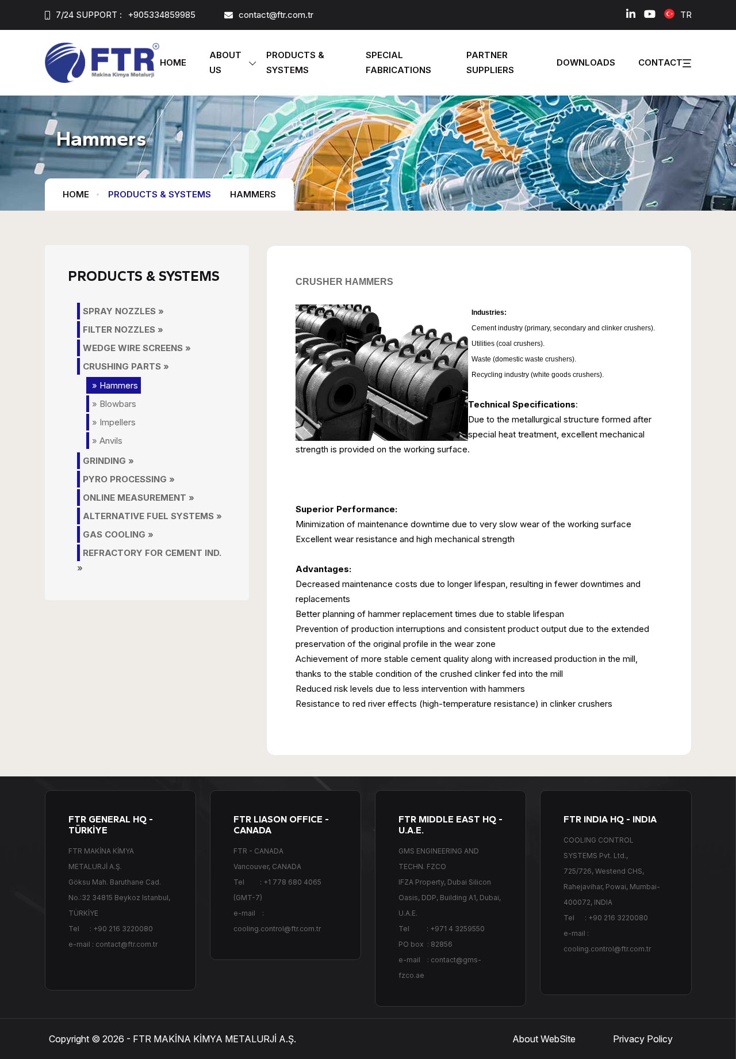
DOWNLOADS (586, 62)
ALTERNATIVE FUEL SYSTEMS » (152, 516)
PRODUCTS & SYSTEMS (159, 194)
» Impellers (114, 422)
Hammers (253, 194)
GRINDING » (108, 460)
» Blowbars (114, 403)
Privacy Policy (643, 1039)
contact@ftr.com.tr (276, 14)
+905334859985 (161, 14)
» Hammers (115, 385)
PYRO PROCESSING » (129, 479)
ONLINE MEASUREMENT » (138, 497)
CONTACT (660, 62)
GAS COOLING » (118, 534)
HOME (173, 62)
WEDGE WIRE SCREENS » (137, 347)
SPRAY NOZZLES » (123, 311)
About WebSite (544, 1039)
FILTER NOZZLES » (123, 329)
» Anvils (107, 440)
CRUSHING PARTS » (126, 366)
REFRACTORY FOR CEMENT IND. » (149, 560)
